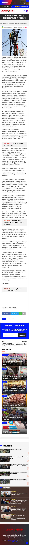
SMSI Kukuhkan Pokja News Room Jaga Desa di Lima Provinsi (19, 494)
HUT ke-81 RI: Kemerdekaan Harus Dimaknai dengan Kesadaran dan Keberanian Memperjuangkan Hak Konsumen (18, 518)
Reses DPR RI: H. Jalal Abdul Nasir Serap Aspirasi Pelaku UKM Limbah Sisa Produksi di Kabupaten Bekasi (14, 390)
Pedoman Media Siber (12, 535)
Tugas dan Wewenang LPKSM (16, 449)
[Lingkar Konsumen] (14, 532)
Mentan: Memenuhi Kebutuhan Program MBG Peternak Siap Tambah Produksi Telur (13, 404)
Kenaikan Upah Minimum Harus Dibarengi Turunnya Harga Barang (14, 222)
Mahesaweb (14, 542)
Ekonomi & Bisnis (11, 319)
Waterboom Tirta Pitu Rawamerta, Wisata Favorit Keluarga (18, 473)
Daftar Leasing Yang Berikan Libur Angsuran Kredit (19, 457)
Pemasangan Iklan (14, 537)
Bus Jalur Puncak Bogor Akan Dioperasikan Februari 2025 (12, 418)
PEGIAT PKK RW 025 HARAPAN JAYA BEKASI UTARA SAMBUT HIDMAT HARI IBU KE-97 (14, 377)
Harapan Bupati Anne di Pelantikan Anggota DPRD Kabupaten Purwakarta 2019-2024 (19, 465)
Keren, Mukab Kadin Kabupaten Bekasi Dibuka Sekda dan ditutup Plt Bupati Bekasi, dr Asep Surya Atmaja (14, 363)
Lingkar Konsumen (11, 540)
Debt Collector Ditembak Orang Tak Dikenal (18, 480)
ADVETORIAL (5, 355)
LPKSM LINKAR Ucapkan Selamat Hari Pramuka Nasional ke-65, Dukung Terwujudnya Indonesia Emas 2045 (18, 509)
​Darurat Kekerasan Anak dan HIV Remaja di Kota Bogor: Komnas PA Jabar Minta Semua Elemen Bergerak (19, 502)
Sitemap (7, 537)
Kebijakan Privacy (22, 535)
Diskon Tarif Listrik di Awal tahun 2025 (11, 433)
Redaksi (4, 535)
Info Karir (22, 537)
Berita (4, 368)
